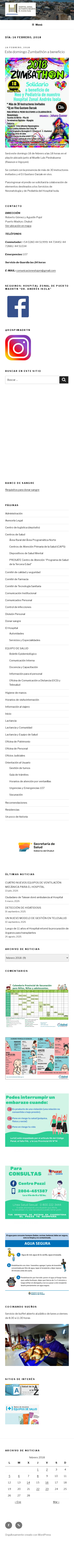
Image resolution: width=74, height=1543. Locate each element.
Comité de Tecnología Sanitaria (23, 586)
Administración (14, 513)
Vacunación (16, 794)
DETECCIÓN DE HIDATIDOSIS (23, 907)
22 (37, 1489)
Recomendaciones (16, 802)
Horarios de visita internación (22, 699)
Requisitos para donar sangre (22, 489)
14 (28, 1482)
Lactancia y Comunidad (18, 727)
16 (47, 1482)
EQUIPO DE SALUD (16, 648)
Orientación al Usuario (17, 762)
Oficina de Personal (16, 748)
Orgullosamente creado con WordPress (28, 1534)
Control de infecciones (18, 607)
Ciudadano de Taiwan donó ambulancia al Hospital (34, 897)
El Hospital (11, 628)
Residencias (12, 809)
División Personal (15, 614)
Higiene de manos (16, 692)
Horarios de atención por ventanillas (30, 781)
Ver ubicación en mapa (18, 225)
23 (47, 1489)
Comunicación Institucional (20, 593)
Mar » (56, 1502)
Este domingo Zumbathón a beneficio (35, 52)
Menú (38, 24)
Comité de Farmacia (16, 579)
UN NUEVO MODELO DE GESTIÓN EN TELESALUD (36, 918)
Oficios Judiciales (15, 755)
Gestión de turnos (19, 768)
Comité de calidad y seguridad (22, 572)
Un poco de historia (16, 816)
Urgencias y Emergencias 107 (27, 788)
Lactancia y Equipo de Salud (21, 734)
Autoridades (16, 633)
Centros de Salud (15, 534)
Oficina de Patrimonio (17, 741)
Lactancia (11, 720)
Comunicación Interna (22, 660)
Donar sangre (13, 621)
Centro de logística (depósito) (22, 527)
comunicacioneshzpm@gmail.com (36, 270)
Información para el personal (25, 673)
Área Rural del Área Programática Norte (32, 540)
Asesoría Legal (14, 520)
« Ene (18, 1502)
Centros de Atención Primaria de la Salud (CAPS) (37, 546)
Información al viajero (17, 706)
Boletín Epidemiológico (23, 653)
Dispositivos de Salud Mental (26, 553)
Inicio (8, 713)
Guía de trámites (19, 774)
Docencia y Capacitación (23, 667)
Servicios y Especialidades (24, 640)
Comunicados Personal (18, 600)
